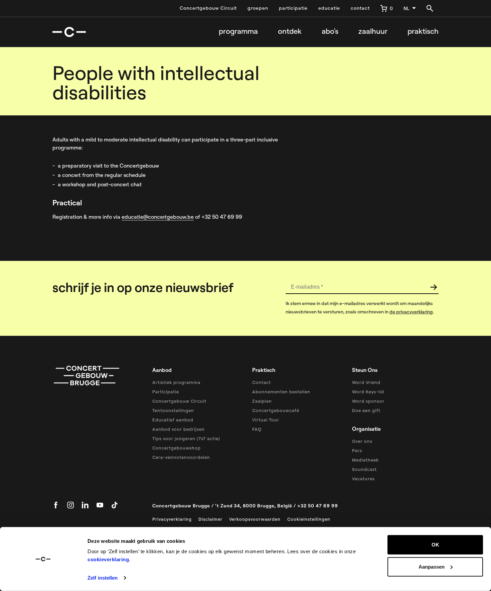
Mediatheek (365, 460)
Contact (261, 382)
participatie (293, 8)
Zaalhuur (372, 31)
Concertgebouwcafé (275, 410)
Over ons (362, 441)
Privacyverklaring (172, 519)
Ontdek (290, 31)
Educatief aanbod (172, 419)
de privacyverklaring (411, 312)
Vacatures (363, 478)
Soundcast (364, 469)
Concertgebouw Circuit (208, 8)
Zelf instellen (103, 578)
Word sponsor (368, 401)
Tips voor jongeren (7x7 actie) (186, 438)
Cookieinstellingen (308, 519)
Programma (238, 31)
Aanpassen (432, 566)
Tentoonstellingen (173, 410)
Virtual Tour (265, 419)
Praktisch (423, 31)
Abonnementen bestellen (281, 391)
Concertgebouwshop (176, 448)
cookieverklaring (108, 559)
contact (360, 8)
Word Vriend (366, 382)
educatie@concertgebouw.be (158, 216)
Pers (357, 450)
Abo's (330, 31)
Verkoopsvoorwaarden (255, 519)
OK (435, 545)
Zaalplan (262, 401)
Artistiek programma (176, 382)
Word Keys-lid (368, 391)
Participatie (165, 391)
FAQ (257, 429)
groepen (258, 8)
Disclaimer (210, 519)
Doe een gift (366, 410)
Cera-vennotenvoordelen (181, 457)
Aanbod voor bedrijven (178, 429)
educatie (329, 8)
